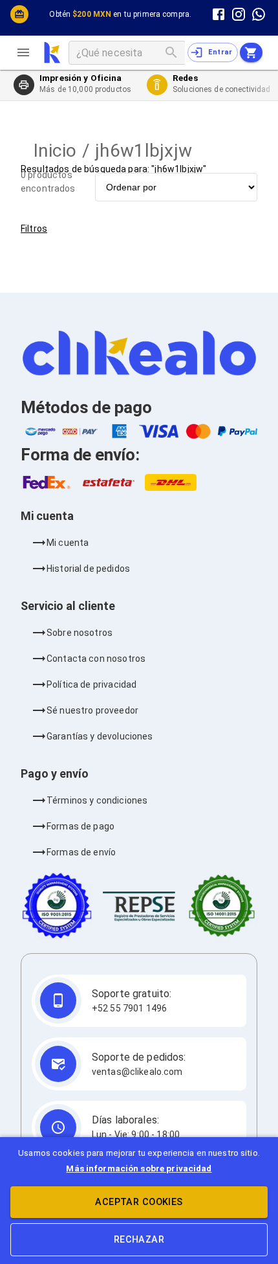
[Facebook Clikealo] (218, 14)
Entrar (220, 52)
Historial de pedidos (88, 568)
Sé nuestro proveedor (92, 710)
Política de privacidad (91, 684)
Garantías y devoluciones (100, 736)
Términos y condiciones (97, 800)
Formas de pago (80, 826)
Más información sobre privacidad (138, 1168)
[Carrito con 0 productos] (251, 52)
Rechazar (139, 1239)
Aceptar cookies (138, 1202)
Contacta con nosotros (96, 658)
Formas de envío (81, 852)
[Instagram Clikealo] (239, 14)
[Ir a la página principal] (52, 52)
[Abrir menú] (28, 52)
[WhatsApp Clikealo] (259, 14)
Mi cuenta (68, 542)
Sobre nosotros (79, 632)
